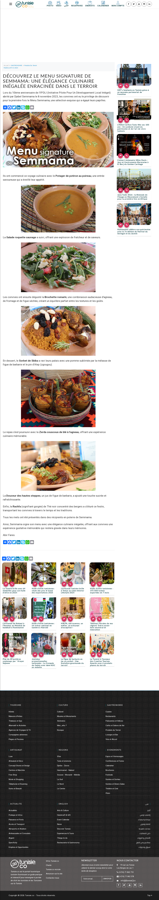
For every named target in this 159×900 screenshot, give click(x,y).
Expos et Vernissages (114, 756)
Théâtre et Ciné (112, 788)
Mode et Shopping (16, 779)
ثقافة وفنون (145, 824)
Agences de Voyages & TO (20, 730)
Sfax (59, 756)
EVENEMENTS (114, 750)
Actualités (13, 810)
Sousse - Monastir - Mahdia (68, 775)
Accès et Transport (16, 824)
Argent (11, 838)
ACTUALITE (16, 804)
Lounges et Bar (112, 735)
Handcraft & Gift (64, 815)
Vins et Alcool (111, 739)
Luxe (11, 756)
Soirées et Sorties (113, 779)
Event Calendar (63, 820)
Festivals (109, 775)
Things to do (62, 838)
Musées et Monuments (66, 716)
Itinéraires (61, 721)
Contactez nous (52, 878)
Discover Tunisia (63, 829)
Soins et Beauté (15, 788)
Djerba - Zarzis (63, 765)
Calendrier (110, 765)
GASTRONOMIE (115, 705)
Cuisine (109, 712)
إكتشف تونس (145, 815)
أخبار (148, 810)
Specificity (13, 842)
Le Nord (60, 784)
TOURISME (15, 705)
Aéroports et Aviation (17, 829)
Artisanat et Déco (16, 761)
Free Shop (13, 775)
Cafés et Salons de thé (115, 725)
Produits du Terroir (113, 730)
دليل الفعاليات (144, 833)
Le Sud (60, 779)
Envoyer (107, 879)
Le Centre (61, 788)
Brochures (110, 770)
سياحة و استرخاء (144, 819)
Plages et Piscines (16, 739)
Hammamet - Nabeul (65, 770)
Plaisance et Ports (16, 820)
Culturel (60, 712)
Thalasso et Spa (15, 721)
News (59, 824)
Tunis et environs (64, 761)
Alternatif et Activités (17, 725)
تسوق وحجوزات (144, 847)
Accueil (6, 65)
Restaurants (111, 716)
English (63, 804)
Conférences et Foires (115, 761)
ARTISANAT (16, 750)
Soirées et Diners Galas (115, 784)
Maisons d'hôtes (15, 716)
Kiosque (60, 730)
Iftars (108, 793)
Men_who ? (62, 725)
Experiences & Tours (65, 833)
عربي (147, 804)
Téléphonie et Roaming (18, 784)
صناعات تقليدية (144, 829)
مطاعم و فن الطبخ (143, 842)
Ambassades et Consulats (19, 833)
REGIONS (63, 750)
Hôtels (11, 712)
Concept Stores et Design (19, 765)
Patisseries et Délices (114, 721)
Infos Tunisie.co (52, 861)
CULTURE (63, 705)
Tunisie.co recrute (53, 869)
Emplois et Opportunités (18, 847)
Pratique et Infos (15, 815)
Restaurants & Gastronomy (68, 842)
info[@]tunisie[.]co (128, 881)
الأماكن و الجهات (143, 838)
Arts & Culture (63, 810)
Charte (48, 865)
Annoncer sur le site (54, 874)
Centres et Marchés (17, 770)
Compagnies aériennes (18, 735)
